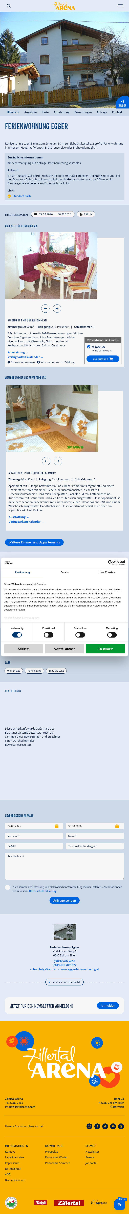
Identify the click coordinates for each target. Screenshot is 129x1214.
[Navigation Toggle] (120, 6)
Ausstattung (61, 112)
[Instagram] (89, 1126)
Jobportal (91, 1163)
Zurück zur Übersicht (66, 982)
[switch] (48, 635)
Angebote (30, 112)
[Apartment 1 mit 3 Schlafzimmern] (51, 265)
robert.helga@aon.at (43, 969)
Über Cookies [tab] (107, 572)
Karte (45, 112)
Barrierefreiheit (15, 1180)
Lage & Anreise (14, 1157)
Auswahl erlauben (64, 648)
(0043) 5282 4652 (64, 961)
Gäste (88, 214)
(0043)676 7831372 (64, 965)
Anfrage (102, 112)
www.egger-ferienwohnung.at (80, 969)
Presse (89, 1157)
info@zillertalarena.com (20, 1107)
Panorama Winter (56, 1157)
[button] (45, 308)
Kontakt (117, 112)
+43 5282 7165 (14, 1103)
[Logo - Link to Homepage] (64, 6)
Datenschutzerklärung (42, 891)
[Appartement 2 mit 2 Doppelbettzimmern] (52, 418)
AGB (7, 1174)
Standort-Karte (22, 196)
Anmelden (108, 1006)
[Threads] (121, 1126)
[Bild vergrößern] (64, 60)
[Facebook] (97, 1126)
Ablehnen (23, 648)
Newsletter (92, 1151)
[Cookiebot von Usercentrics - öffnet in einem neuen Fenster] (110, 562)
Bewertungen (83, 112)
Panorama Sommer (57, 1163)
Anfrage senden (64, 900)
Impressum (12, 1163)
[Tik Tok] (105, 1126)
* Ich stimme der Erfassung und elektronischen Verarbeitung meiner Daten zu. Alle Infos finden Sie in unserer (67, 889)
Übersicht (13, 112)
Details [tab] (64, 572)
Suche (8, 6)
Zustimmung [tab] (22, 572)
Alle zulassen (105, 648)
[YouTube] (113, 1126)
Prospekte (51, 1151)
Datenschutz (13, 1169)
